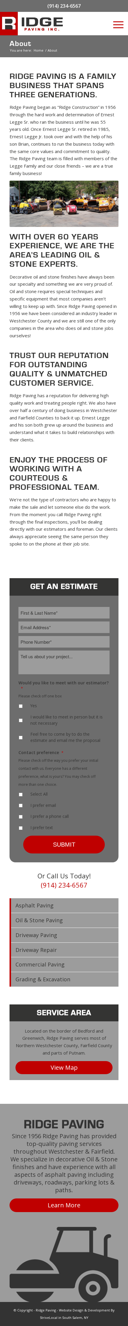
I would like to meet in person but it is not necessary (66, 720)
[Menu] (117, 23)
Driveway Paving (36, 935)
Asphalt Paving (34, 905)
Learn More (64, 1205)
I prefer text (41, 827)
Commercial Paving (40, 964)
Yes (33, 705)
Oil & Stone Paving (39, 920)
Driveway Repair (36, 949)
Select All (39, 794)
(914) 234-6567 (64, 6)
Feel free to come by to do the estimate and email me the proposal (65, 737)
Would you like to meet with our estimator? (63, 685)
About (20, 44)
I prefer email (43, 805)
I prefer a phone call (49, 816)
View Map (64, 1067)
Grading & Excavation (42, 979)
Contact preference (40, 752)
